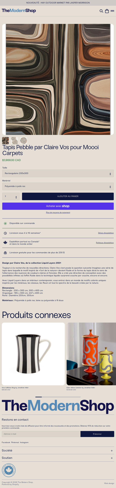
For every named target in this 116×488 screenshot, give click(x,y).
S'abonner (97, 434)
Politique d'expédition (105, 243)
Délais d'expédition (106, 233)
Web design (109, 483)
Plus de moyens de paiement (58, 213)
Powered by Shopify (10, 484)
